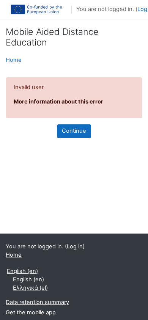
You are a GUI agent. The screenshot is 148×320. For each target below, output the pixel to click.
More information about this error (58, 101)
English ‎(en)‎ (22, 271)
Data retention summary (37, 302)
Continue (74, 130)
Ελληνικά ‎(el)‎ (30, 287)
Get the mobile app (31, 312)
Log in (75, 246)
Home (14, 59)
